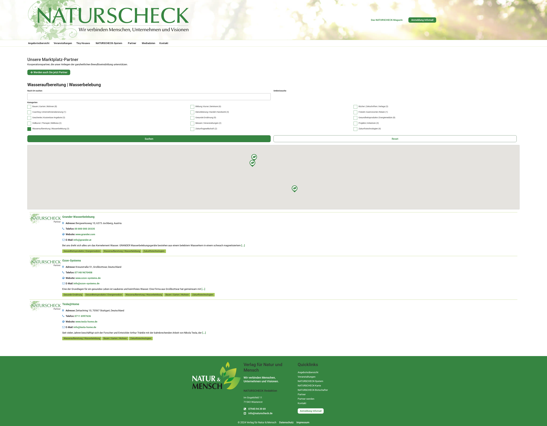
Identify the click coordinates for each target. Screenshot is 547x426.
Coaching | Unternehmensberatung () (49, 112)
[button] (83, 43)
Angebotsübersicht (38, 43)
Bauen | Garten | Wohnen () (44, 106)
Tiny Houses (83, 43)
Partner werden (306, 398)
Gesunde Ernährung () (205, 117)
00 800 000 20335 (85, 228)
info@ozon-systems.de (86, 283)
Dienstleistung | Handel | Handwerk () (212, 112)
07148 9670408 (83, 272)
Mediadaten (148, 43)
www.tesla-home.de (86, 321)
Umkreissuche (280, 91)
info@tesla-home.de (85, 327)
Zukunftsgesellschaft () (206, 128)
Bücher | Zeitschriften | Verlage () (373, 106)
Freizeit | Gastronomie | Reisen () (373, 112)
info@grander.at (82, 239)
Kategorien (32, 102)
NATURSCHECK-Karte (309, 385)
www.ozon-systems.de (88, 278)
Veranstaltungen (63, 43)
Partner (132, 43)
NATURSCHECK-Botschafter (313, 390)
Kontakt (163, 43)
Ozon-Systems (71, 260)
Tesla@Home (70, 304)
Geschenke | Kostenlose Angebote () (48, 117)
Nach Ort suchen (34, 91)
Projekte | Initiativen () (369, 123)
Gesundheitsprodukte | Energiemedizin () (377, 117)
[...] (243, 245)
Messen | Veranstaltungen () (208, 123)
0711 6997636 (83, 316)
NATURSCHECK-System (109, 43)
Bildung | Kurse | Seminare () (208, 106)
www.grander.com (85, 234)
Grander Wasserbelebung (78, 216)
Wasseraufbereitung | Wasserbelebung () (50, 128)
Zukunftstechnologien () (370, 128)
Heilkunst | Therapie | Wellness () (47, 123)
